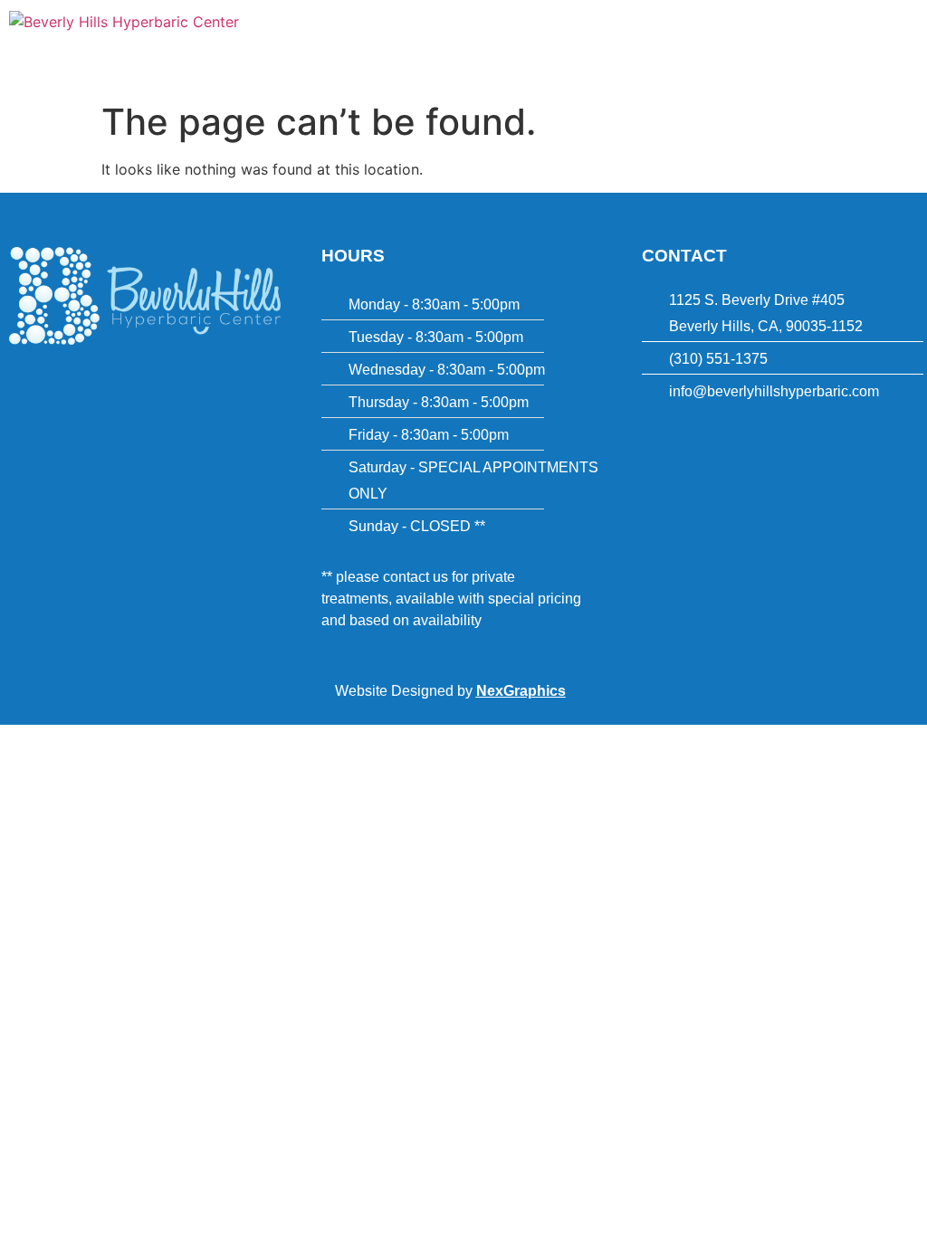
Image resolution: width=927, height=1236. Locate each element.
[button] (599, 26)
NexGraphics (521, 691)
